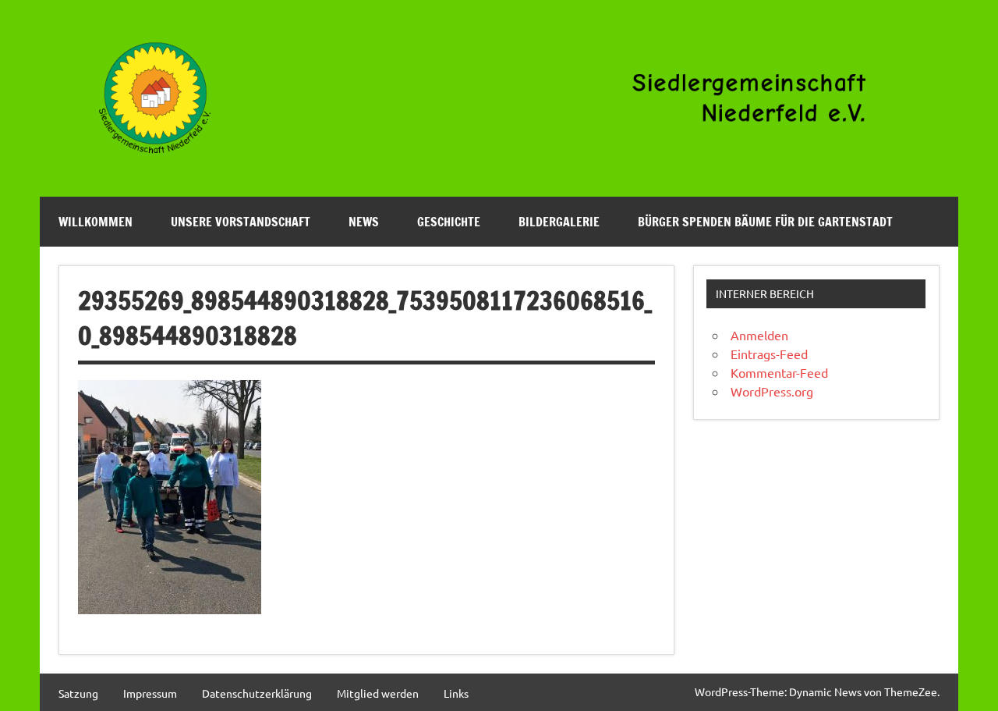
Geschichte (448, 221)
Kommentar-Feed (779, 372)
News (364, 221)
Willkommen (95, 221)
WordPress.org (772, 391)
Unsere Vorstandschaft (240, 221)
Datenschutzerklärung (257, 693)
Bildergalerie (559, 221)
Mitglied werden (378, 693)
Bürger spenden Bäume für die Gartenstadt (765, 221)
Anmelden (759, 335)
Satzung (78, 693)
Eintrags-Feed (769, 353)
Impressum (150, 693)
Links (456, 693)
